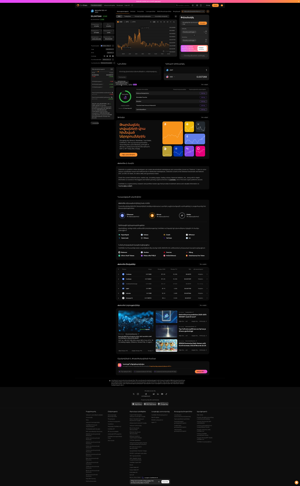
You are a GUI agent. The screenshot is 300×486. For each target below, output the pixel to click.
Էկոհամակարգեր (91, 481)
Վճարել (184, 28)
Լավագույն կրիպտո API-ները (143, 371)
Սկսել (215, 5)
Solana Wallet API (134, 470)
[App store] (137, 404)
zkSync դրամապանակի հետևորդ (93, 438)
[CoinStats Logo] (82, 5)
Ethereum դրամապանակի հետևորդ (93, 455)
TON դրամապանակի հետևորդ (92, 463)
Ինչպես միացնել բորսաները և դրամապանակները (205, 418)
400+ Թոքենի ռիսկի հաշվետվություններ (135, 459)
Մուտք (208, 5)
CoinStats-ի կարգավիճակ (204, 441)
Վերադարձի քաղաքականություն (180, 430)
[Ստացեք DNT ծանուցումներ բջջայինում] (207, 11)
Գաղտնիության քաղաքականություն (180, 422)
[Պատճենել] (110, 45)
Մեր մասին (111, 440)
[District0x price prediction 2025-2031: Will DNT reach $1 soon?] (166, 317)
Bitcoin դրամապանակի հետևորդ (92, 471)
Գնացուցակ (111, 419)
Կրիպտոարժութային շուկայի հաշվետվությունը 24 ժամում (138, 443)
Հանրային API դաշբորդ (114, 434)
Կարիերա (111, 424)
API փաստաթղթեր (113, 431)
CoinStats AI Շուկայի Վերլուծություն (91, 425)
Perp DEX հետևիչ (91, 478)
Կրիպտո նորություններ (93, 422)
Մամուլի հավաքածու (114, 421)
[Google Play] (163, 404)
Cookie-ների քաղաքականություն (180, 426)
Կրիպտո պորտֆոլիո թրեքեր (94, 415)
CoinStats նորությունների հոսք (115, 437)
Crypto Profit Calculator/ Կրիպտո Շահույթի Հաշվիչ (137, 415)
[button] (110, 45)
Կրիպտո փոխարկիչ (136, 425)
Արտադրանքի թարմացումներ (112, 415)
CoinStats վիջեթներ (135, 440)
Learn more (158, 1)
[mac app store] (150, 404)
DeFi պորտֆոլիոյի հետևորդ (94, 431)
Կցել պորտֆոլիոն (128, 154)
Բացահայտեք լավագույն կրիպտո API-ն (160, 366)
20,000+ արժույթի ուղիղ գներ (138, 453)
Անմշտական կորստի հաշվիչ (138, 423)
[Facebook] (166, 395)
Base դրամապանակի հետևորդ (92, 459)
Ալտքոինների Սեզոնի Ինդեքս (138, 450)
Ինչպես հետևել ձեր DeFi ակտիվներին (204, 422)
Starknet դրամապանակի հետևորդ (93, 434)
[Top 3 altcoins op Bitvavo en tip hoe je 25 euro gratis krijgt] (166, 331)
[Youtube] (162, 395)
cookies (149, 481)
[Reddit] (107, 56)
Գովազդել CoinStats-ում (114, 426)
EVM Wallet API (133, 472)
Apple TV (153, 422)
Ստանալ (184, 37)
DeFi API (132, 475)
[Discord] (110, 56)
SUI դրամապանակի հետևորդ (92, 475)
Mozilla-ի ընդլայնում (157, 420)
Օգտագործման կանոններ (182, 419)
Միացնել (202, 23)
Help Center (200, 415)
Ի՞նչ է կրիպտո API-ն (126, 371)
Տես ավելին (204, 84)
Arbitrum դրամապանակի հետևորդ (93, 442)
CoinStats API (111, 429)
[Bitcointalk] (113, 56)
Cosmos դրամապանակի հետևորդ (93, 451)
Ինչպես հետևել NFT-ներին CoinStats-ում (204, 438)
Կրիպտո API (200, 371)
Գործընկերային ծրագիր (93, 429)
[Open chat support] (296, 482)
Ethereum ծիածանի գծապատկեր (135, 432)
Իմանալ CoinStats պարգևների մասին (202, 434)
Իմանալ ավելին (125, 105)
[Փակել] (297, 1)
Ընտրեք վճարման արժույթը (194, 55)
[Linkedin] (158, 395)
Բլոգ (87, 420)
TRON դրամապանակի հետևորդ (92, 467)
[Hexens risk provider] (125, 108)
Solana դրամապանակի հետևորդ (92, 446)
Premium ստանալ (201, 48)
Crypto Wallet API (134, 467)
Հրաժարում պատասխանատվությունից (182, 415)
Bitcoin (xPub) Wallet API (136, 477)
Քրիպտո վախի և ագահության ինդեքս (136, 436)
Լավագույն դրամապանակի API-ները (166, 371)
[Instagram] (138, 395)
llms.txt (131, 465)
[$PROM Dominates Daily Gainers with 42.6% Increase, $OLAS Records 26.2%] (166, 345)
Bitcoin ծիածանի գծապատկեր (134, 428)
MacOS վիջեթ (155, 417)
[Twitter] (104, 56)
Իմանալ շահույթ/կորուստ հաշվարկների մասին (204, 426)
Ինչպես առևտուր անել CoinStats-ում (203, 430)
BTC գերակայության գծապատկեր (136, 447)
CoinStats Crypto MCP (135, 462)
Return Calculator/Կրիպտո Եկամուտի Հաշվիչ (137, 419)
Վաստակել (89, 417)
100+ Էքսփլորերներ (135, 455)
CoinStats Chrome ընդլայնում (159, 415)
